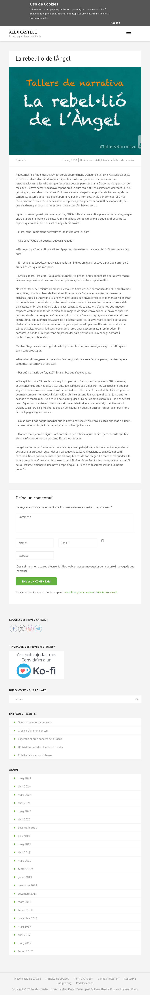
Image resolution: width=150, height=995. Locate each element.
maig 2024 (24, 778)
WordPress (131, 989)
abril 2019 (24, 852)
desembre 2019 (27, 827)
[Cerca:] (66, 699)
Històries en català (90, 160)
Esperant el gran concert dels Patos (40, 739)
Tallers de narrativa (123, 160)
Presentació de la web (27, 978)
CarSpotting (64, 983)
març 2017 (24, 943)
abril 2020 (24, 819)
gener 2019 (25, 877)
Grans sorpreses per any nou (35, 722)
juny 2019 (24, 836)
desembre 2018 (27, 885)
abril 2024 (24, 786)
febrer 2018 (25, 910)
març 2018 (24, 902)
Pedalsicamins (84, 983)
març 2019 (24, 860)
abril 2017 (24, 935)
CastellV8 (130, 978)
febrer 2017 (25, 951)
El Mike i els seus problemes (35, 755)
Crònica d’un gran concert (33, 730)
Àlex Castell (23, 32)
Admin (23, 160)
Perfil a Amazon (83, 978)
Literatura (106, 160)
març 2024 (24, 794)
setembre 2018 (27, 893)
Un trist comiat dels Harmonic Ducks (40, 747)
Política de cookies (39, 18)
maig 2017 (24, 926)
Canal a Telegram (108, 978)
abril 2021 (24, 803)
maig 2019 (24, 844)
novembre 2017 (28, 918)
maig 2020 (24, 811)
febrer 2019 (25, 869)
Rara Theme (101, 989)
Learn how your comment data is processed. (91, 592)
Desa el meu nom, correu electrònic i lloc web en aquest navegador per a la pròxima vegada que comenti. (75, 569)
